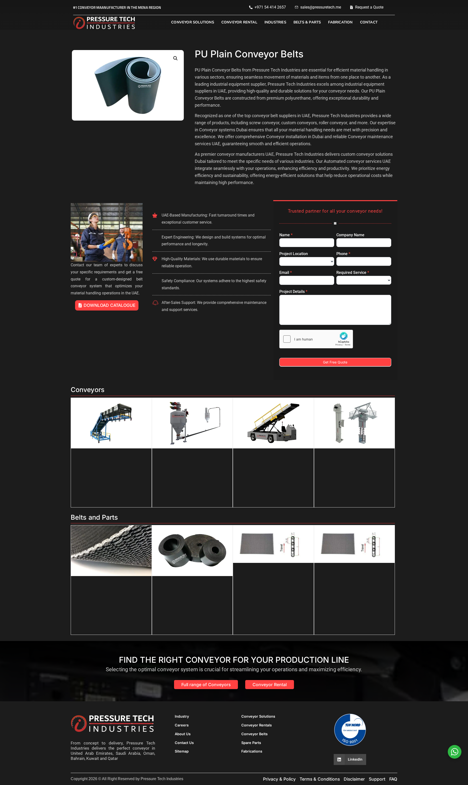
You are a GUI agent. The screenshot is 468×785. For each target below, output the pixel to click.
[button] (175, 58)
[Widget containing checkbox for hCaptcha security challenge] (316, 339)
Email (285, 273)
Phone (343, 254)
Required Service (352, 273)
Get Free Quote (335, 362)
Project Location (293, 254)
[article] (296, 126)
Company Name (350, 235)
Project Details (293, 292)
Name (285, 235)
